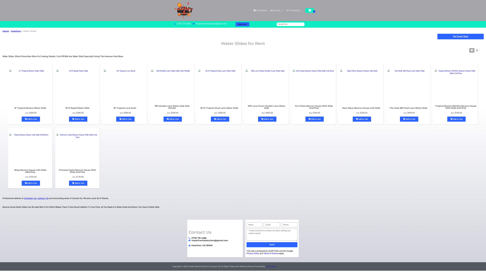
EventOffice (271, 266)
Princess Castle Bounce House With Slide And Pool (77, 171)
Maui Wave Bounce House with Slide (361, 108)
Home (6, 31)
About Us (275, 10)
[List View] (477, 50)
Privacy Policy (253, 253)
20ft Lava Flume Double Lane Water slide (266, 107)
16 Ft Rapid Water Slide (77, 108)
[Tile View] (471, 50)
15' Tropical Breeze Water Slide (30, 108)
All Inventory (293, 10)
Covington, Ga (30, 198)
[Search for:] (291, 24)
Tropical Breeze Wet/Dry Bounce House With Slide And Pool (455, 107)
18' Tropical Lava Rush (124, 108)
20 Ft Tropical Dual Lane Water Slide (219, 108)
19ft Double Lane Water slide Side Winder (172, 107)
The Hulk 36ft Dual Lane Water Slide (408, 108)
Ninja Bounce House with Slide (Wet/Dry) (30, 171)
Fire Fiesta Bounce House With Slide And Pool (314, 107)
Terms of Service (271, 253)
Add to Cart (32, 119)
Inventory (262, 10)
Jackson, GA (42, 198)
